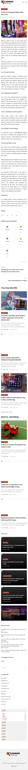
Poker (2, 701)
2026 (4, 710)
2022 (4, 731)
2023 (4, 728)
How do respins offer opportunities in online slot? (14, 615)
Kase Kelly (5, 329)
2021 (3, 734)
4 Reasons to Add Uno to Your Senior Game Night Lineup (11, 486)
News (2, 694)
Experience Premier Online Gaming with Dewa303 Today (13, 519)
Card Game (4, 683)
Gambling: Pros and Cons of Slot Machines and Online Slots (12, 271)
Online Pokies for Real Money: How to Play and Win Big (13, 399)
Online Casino (7, 576)
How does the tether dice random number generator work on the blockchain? (13, 318)
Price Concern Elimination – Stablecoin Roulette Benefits (11, 359)
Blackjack (3, 680)
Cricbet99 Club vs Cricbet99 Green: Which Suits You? (14, 546)
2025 (4, 722)
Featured (3, 686)
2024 (4, 725)
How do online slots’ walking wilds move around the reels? (13, 580)
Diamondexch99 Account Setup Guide (13, 563)
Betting (5, 542)
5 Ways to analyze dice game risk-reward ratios (13, 446)
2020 (4, 737)
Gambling (4, 9)
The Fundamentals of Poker (17, 280)
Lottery (3, 691)
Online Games (5, 699)
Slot (2, 704)
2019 (3, 740)
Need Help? (14, 766)
